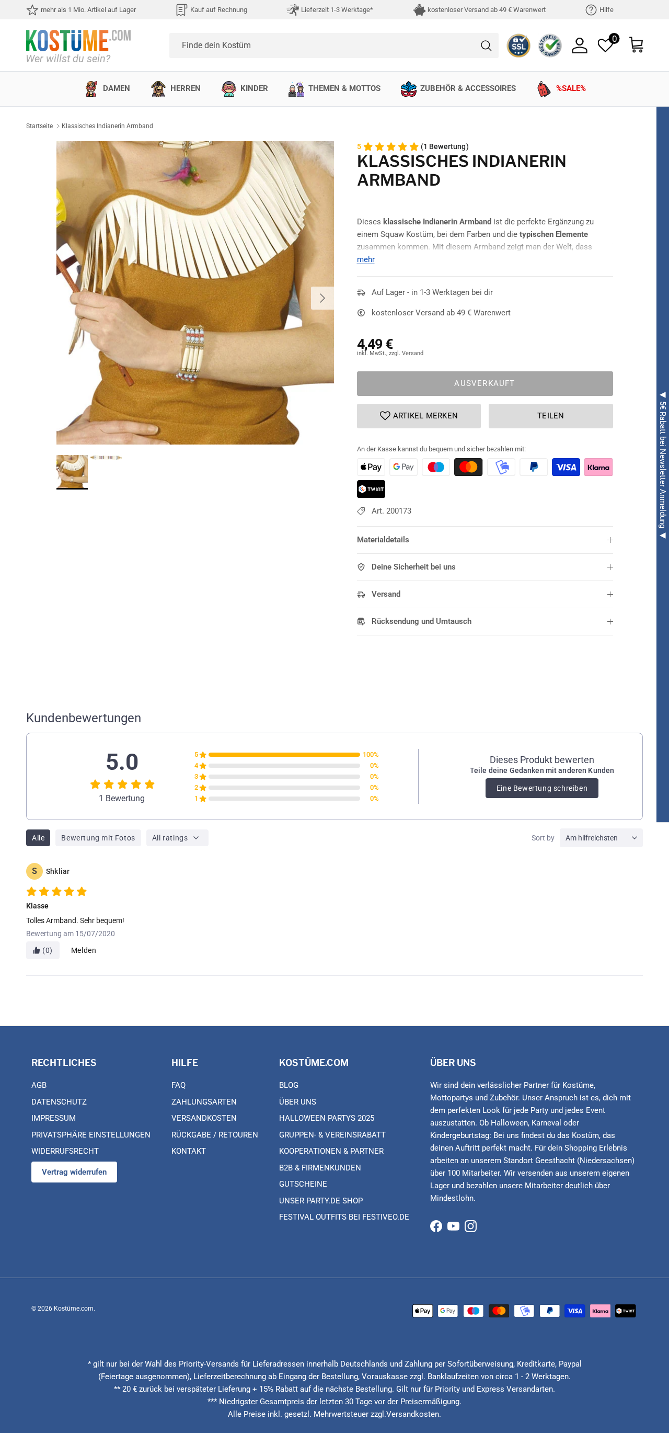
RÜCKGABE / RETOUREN (214, 1135)
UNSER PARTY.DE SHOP (321, 1200)
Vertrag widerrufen (74, 1172)
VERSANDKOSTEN (204, 1118)
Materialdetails (383, 539)
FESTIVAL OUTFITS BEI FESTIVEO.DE (344, 1217)
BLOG (288, 1085)
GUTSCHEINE (303, 1184)
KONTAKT (188, 1151)
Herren (185, 88)
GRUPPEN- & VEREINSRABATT (332, 1135)
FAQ (178, 1085)
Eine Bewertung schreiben (542, 788)
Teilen (550, 415)
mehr (366, 259)
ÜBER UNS (297, 1102)
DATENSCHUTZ (59, 1102)
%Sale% (571, 88)
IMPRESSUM (53, 1118)
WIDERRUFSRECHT (65, 1151)
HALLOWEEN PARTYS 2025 (326, 1118)
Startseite (39, 126)
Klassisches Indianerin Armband (107, 126)
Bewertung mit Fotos (98, 838)
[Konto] (579, 45)
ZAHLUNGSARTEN (204, 1102)
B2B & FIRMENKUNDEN (320, 1168)
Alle (38, 838)
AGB (39, 1085)
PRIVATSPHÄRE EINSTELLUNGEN (91, 1135)
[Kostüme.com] (78, 45)
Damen (116, 88)
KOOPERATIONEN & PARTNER (331, 1151)
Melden (84, 950)
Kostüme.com (74, 1308)
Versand (386, 594)
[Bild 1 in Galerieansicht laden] (195, 293)
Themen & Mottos (344, 88)
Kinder (254, 88)
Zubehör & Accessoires (468, 88)
